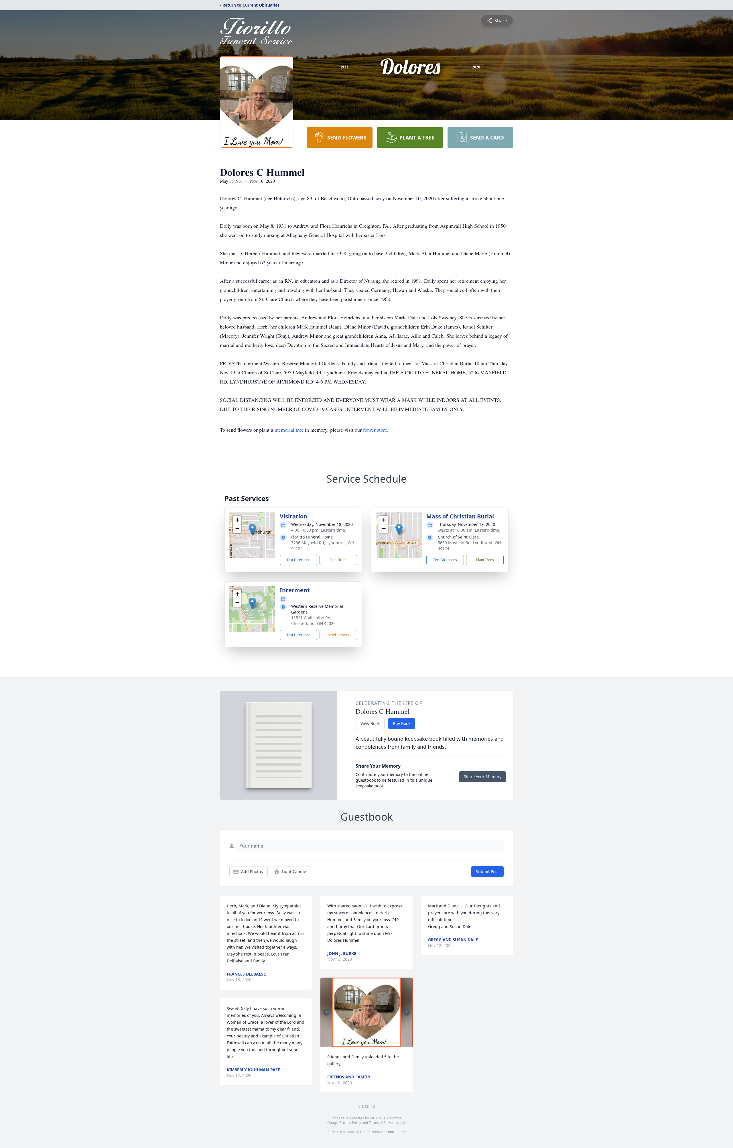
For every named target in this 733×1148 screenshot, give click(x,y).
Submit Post (487, 871)
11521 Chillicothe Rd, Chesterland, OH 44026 (313, 620)
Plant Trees (338, 559)
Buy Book (401, 723)
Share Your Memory (482, 776)
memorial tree (289, 429)
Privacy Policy (350, 1122)
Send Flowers (338, 634)
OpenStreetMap (372, 1131)
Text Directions (298, 559)
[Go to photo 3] (366, 1043)
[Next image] (406, 1012)
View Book (370, 723)
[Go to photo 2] (363, 1043)
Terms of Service (382, 1122)
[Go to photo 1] (359, 1043)
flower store (375, 429)
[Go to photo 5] (373, 1043)
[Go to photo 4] (370, 1043)
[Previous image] (326, 1012)
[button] (252, 529)
